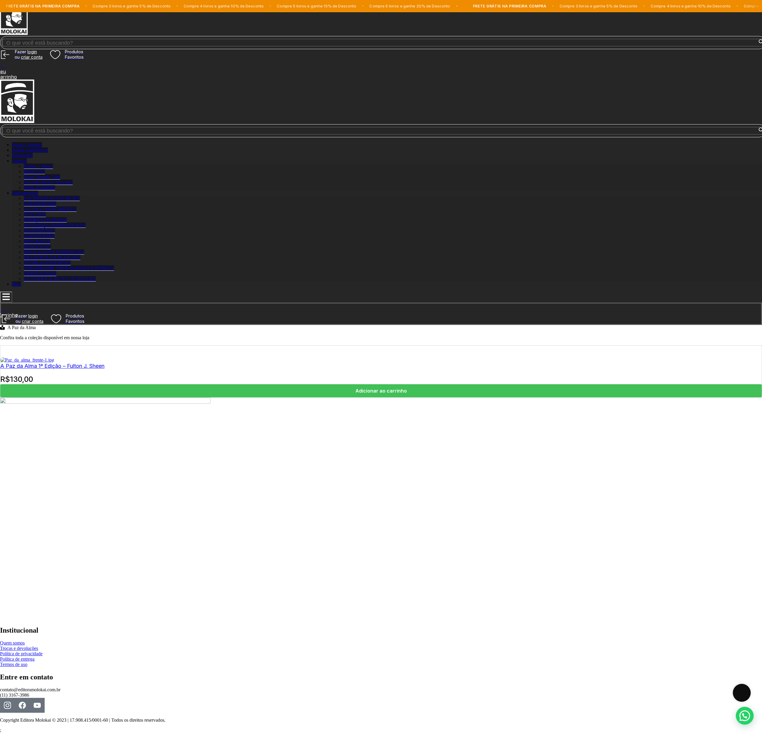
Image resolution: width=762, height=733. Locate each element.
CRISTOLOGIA (40, 273)
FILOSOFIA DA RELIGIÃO (52, 257)
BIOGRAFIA (37, 241)
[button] (745, 716)
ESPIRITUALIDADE (45, 219)
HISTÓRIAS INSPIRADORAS (55, 225)
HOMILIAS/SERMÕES (47, 262)
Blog (16, 284)
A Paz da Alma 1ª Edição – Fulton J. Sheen (52, 366)
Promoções (22, 155)
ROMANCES (37, 246)
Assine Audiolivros (30, 149)
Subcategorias (25, 192)
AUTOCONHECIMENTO (50, 208)
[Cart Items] (381, 64)
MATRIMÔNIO (39, 230)
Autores (19, 160)
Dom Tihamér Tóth (42, 176)
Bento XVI (34, 171)
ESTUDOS (35, 214)
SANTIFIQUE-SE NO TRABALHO (60, 278)
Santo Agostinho (39, 187)
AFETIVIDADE (40, 203)
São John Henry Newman (48, 182)
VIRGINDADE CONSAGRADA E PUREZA (69, 267)
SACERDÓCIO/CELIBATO (52, 198)
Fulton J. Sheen (38, 166)
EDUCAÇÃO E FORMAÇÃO (54, 251)
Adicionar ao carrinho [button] (381, 391)
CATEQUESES (39, 235)
